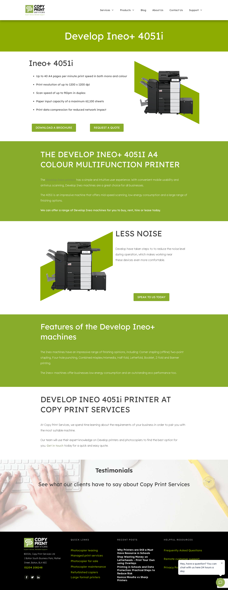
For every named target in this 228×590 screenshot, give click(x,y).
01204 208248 (33, 567)
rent (130, 210)
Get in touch (54, 445)
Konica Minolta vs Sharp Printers (132, 579)
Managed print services (87, 555)
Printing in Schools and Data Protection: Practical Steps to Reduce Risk (136, 570)
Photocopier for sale (84, 561)
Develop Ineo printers (61, 180)
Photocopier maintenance (88, 566)
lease (148, 210)
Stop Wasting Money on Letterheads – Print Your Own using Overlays (136, 560)
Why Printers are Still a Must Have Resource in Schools (135, 551)
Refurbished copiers (84, 572)
